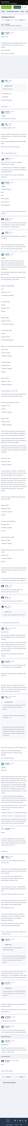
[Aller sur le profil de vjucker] (2, 219)
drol (6, 606)
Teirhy (6, 585)
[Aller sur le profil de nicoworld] (2, 662)
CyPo (6, 628)
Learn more (3, 2)
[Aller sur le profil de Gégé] (2, 81)
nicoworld (7, 661)
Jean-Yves (7, 939)
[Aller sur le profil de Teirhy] (2, 586)
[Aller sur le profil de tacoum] (2, 857)
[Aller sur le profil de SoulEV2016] (2, 1017)
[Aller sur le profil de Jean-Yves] (2, 940)
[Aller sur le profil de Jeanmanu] (2, 829)
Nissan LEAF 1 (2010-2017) (15, 25)
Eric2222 (8, 24)
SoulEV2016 (8, 1016)
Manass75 (7, 1060)
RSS (21, 1124)
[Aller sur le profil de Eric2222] (2, 25)
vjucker (7, 218)
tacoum (7, 856)
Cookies (16, 1124)
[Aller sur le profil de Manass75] (2, 1061)
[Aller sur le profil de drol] (2, 607)
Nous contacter (9, 1124)
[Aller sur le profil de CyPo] (2, 628)
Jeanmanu (7, 828)
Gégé (6, 80)
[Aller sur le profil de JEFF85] (2, 159)
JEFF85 (7, 158)
